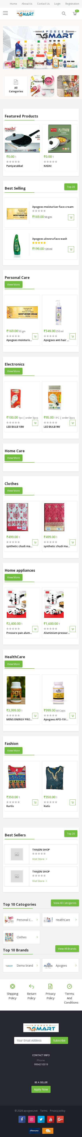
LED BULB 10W (15, 426)
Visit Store (38, 859)
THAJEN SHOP (41, 849)
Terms (43, 1110)
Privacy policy (57, 1110)
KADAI (48, 166)
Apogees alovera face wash (49, 239)
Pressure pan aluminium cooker (19, 633)
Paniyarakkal (14, 166)
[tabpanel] (41, 47)
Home (13, 3)
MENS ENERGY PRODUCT (19, 719)
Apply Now (41, 1089)
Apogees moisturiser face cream (52, 207)
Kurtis (10, 806)
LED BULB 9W (52, 426)
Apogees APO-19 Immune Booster (57, 719)
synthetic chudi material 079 (57, 546)
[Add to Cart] (71, 217)
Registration (72, 3)
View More (13, 284)
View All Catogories (65, 903)
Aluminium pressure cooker (57, 633)
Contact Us (43, 3)
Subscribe (59, 1040)
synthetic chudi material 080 (19, 546)
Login (57, 3)
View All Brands (67, 948)
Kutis (47, 806)
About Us (27, 3)
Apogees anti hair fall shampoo (57, 340)
